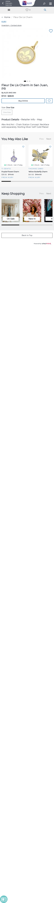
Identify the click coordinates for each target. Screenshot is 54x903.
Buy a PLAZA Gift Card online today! (27, 469)
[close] (46, 50)
